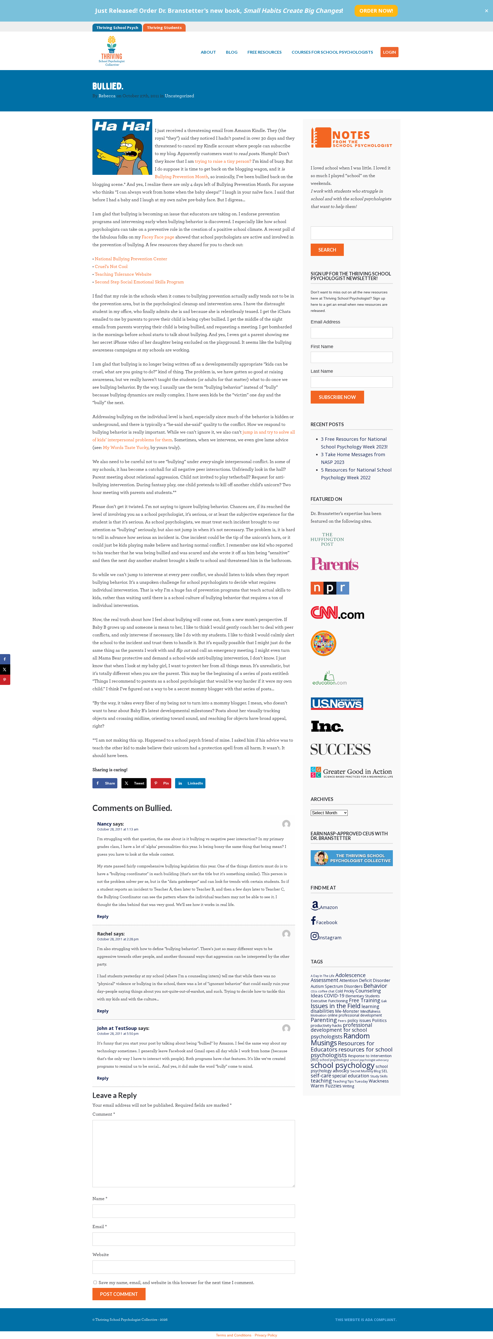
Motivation (319, 1015)
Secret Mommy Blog (365, 1071)
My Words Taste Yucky (125, 447)
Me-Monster (347, 1011)
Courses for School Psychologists (332, 52)
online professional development (355, 1015)
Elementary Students (362, 995)
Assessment (324, 980)
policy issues (359, 1020)
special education (350, 1076)
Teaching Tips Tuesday (350, 1081)
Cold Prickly (344, 991)
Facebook (326, 922)
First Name (322, 346)
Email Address (325, 321)
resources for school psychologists (352, 1052)
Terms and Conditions (233, 1335)
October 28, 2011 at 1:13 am (117, 829)
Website (100, 1254)
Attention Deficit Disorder (364, 980)
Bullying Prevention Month (181, 177)
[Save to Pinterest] (5, 680)
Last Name (322, 371)
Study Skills (379, 1076)
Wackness (379, 1081)
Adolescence (350, 975)
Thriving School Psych (117, 27)
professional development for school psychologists (341, 1031)
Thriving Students (164, 27)
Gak (384, 1001)
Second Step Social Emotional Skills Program (139, 282)
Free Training (364, 1000)
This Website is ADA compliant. (366, 1319)
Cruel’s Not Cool (111, 266)
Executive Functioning (329, 1000)
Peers (342, 1021)
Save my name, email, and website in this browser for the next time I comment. (176, 1282)
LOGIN (389, 52)
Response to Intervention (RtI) (351, 1057)
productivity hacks (326, 1025)
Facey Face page (158, 237)
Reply (102, 916)
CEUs (314, 991)
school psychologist (334, 1060)
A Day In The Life (322, 976)
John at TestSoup (117, 1028)
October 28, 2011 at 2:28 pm (118, 939)
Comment (103, 1114)
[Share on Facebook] (5, 659)
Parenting (324, 1020)
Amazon (329, 907)
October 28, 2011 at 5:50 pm (118, 1033)
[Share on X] (5, 669)
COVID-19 (334, 995)
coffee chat (326, 991)
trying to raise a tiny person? (223, 161)
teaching (321, 1080)
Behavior (375, 985)
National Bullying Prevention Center (131, 259)
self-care (321, 1075)
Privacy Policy (266, 1335)
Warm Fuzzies (326, 1086)
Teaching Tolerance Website (123, 274)
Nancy (104, 824)
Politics (379, 1020)
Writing (348, 1086)
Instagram (330, 937)
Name (99, 1199)
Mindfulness (370, 1011)
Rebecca (107, 96)
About (208, 52)
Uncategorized (179, 96)
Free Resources (265, 52)
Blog (232, 52)
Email (99, 1227)
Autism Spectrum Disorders (337, 986)
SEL (385, 1070)
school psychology (343, 1065)
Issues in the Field (336, 1006)
